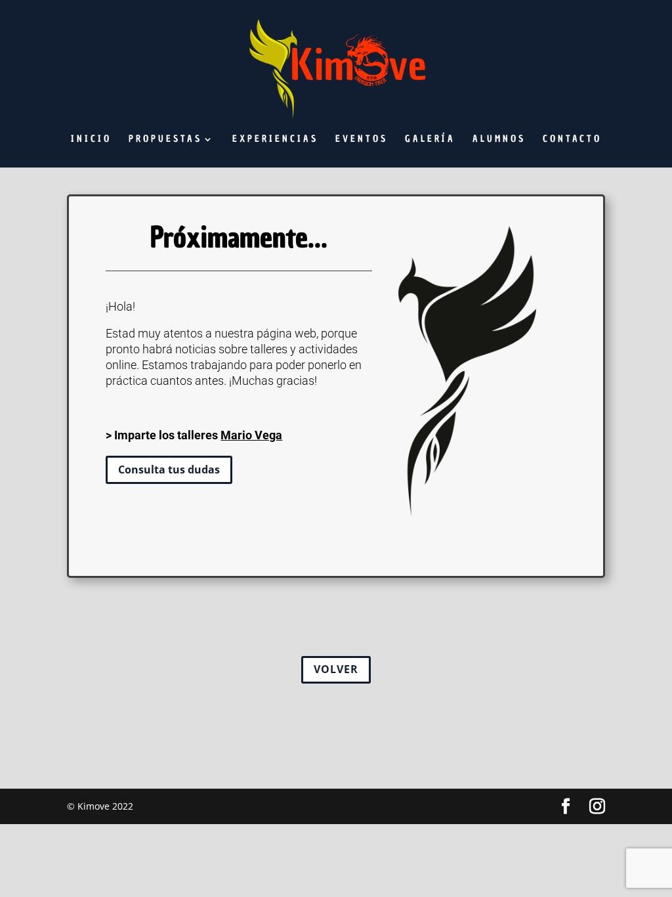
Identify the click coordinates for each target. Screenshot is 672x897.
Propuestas (165, 140)
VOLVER (336, 669)
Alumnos (499, 140)
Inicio (91, 140)
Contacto (572, 140)
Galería (430, 140)
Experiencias (275, 140)
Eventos (361, 140)
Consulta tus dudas (169, 469)
